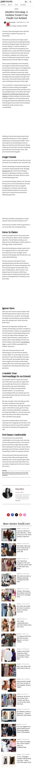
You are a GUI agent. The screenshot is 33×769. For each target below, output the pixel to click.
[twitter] (16, 514)
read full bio (17, 500)
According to (25, 342)
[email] (24, 514)
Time (3, 344)
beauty (10, 4)
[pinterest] (8, 24)
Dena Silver (12, 22)
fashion (3, 4)
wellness (23, 4)
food (16, 4)
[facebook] (12, 514)
